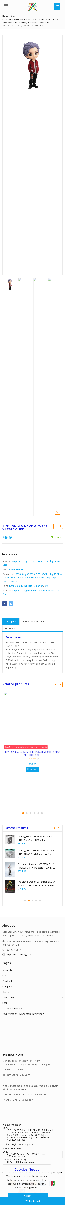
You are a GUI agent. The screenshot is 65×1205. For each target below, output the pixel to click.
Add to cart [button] (13, 766)
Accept (27, 1195)
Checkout (7, 980)
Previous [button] (8, 152)
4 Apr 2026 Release (39, 1134)
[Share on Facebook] (4, 603)
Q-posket (38, 585)
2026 (18, 574)
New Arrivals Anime (20, 577)
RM (46, 585)
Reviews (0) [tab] (10, 628)
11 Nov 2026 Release (41, 1130)
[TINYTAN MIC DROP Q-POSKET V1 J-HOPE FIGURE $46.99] (60, 526)
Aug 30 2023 (28, 574)
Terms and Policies (12, 1008)
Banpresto (16, 561)
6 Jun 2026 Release (39, 1137)
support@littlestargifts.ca (19, 954)
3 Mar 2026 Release (17, 1134)
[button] (60, 514)
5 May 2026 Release (17, 1137)
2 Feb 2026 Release (40, 1132)
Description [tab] (10, 621)
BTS (38, 574)
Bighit (24, 585)
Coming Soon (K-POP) (14, 1159)
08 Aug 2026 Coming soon (20, 1161)
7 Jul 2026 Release (16, 1139)
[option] (32, 65)
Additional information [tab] (33, 621)
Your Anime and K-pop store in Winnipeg (23, 1013)
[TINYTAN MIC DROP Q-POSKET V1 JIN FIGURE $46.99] (55, 526)
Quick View (15, 752)
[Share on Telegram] (11, 603)
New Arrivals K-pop (41, 577)
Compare (7, 986)
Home (5, 991)
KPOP (44, 574)
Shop (5, 1002)
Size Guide (11, 554)
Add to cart (34, 1201)
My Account (8, 997)
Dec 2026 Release (36, 1154)
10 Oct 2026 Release (17, 1130)
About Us (7, 970)
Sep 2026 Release (16, 1156)
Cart (4, 975)
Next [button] (57, 152)
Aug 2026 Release (16, 1154)
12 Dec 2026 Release (17, 1132)
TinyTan (13, 581)
